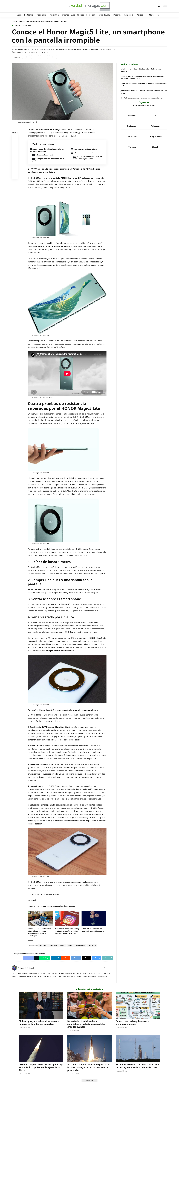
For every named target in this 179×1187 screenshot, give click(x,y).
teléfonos (94, 49)
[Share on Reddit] (42, 57)
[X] (16, 6)
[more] (161, 14)
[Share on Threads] (51, 57)
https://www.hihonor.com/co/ (60, 650)
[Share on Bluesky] (14, 171)
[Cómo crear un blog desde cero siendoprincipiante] (138, 1005)
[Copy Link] (55, 57)
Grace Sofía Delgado (22, 49)
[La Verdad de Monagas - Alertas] (89, 6)
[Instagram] (22, 6)
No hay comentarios (107, 49)
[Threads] (30, 6)
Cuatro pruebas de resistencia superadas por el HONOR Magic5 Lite (47, 150)
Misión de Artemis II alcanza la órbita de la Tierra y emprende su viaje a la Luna (137, 1066)
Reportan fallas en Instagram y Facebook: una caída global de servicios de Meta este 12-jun (67, 931)
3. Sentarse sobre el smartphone (85, 149)
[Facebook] (13, 6)
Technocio (32, 900)
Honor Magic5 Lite (69, 49)
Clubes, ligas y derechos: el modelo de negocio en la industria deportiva (39, 1022)
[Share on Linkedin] (37, 57)
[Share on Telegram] (46, 57)
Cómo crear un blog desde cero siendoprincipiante (132, 1022)
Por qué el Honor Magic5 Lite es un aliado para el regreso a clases (87, 158)
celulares (59, 49)
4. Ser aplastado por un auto (84, 153)
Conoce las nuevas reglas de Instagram (58, 906)
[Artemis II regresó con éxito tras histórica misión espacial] (94, 918)
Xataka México (52, 894)
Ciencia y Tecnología (22, 25)
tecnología (86, 49)
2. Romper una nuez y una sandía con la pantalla (48, 160)
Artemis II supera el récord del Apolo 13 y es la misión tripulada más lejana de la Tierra (41, 1067)
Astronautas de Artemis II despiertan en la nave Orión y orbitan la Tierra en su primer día (88, 1067)
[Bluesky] (33, 6)
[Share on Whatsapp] (33, 57)
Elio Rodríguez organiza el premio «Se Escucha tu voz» (142, 98)
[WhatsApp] (27, 6)
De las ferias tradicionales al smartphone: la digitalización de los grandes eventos (86, 1024)
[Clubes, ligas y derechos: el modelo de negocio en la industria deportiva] (41, 1005)
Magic (79, 49)
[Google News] (19, 6)
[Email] (14, 176)
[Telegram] (25, 6)
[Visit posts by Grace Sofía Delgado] (14, 968)
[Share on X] (28, 57)
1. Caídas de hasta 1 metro (44, 155)
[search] (155, 6)
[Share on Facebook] (24, 57)
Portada (14, 21)
